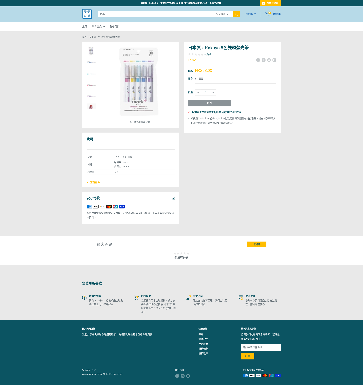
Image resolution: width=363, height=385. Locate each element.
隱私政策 (203, 353)
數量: (190, 92)
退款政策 (203, 339)
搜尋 (201, 334)
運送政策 (203, 344)
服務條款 (203, 348)
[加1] (213, 93)
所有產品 (97, 26)
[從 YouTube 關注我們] (188, 376)
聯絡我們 (114, 26)
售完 (209, 103)
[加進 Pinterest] (264, 60)
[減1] (198, 93)
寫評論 (257, 244)
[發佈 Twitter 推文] (269, 60)
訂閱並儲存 (272, 3)
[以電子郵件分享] (274, 60)
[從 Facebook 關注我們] (177, 376)
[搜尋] (236, 14)
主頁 (84, 26)
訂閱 (247, 356)
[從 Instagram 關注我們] (183, 376)
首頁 (84, 36)
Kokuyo (192, 60)
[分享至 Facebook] (258, 60)
